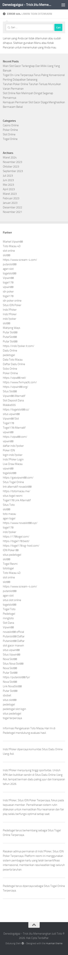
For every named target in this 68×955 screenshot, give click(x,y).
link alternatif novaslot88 (17, 486)
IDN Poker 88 (11, 550)
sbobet (7, 695)
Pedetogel (9, 613)
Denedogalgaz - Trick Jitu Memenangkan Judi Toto (26, 4)
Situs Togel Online (13, 482)
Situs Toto (9, 505)
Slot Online (9, 134)
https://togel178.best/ (16, 541)
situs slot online (12, 600)
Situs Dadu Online (45, 775)
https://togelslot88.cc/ (16, 409)
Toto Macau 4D (12, 246)
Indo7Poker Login (13, 459)
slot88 (6, 255)
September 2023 (13, 171)
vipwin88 (8, 287)
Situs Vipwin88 (11, 654)
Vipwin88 (8, 278)
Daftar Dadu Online (14, 364)
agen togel (9, 518)
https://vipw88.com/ (15, 436)
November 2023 (12, 162)
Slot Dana (8, 623)
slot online (9, 250)
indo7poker (9, 318)
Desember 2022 (12, 207)
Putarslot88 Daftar (14, 636)
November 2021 (12, 212)
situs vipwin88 (11, 414)
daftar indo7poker (13, 446)
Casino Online (11, 125)
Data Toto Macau (13, 359)
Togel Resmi (10, 564)
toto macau (9, 514)
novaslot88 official (13, 632)
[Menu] (63, 4)
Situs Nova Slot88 (13, 663)
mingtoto (8, 618)
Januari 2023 (10, 203)
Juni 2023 (8, 180)
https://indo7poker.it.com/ (18, 346)
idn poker (8, 291)
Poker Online (10, 130)
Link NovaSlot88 (12, 686)
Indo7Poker (10, 309)
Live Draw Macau (13, 464)
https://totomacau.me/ (16, 491)
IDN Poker (30, 800)
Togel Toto (9, 609)
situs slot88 (9, 700)
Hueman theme (54, 943)
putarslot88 (9, 264)
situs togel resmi (12, 495)
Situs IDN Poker (12, 305)
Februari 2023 (11, 198)
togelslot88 (9, 273)
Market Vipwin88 (13, 241)
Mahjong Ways (11, 328)
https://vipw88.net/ (14, 377)
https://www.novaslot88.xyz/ (20, 523)
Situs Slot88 (10, 391)
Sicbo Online (10, 368)
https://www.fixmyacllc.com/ (20, 382)
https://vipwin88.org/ (15, 387)
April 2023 (9, 189)
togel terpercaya (12, 718)
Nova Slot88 (10, 659)
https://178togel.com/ (16, 536)
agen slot (8, 269)
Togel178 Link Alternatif (17, 500)
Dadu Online (10, 350)
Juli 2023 (8, 175)
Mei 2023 (8, 184)
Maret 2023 (10, 193)
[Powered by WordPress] (22, 943)
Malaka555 (9, 405)
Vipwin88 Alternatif (14, 396)
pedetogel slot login (14, 709)
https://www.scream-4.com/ (20, 259)
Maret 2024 (10, 157)
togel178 (8, 282)
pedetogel (9, 355)
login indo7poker (12, 455)
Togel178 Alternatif (14, 427)
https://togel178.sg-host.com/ (21, 545)
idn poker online (12, 300)
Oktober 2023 (11, 166)
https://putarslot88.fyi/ (16, 677)
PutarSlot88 (10, 337)
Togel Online (10, 139)
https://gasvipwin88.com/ (18, 477)
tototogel (8, 568)
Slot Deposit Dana (13, 400)
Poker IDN (9, 450)
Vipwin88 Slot (11, 418)
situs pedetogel (12, 554)
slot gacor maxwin (13, 645)
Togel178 (8, 423)
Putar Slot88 (10, 332)
